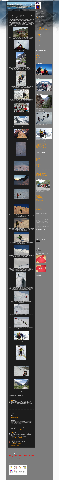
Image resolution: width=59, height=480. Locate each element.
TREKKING (37, 59)
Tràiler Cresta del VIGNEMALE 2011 (41, 144)
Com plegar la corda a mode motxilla (41, 175)
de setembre (40, 27)
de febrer (39, 41)
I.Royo (12, 440)
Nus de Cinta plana (39, 166)
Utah (36, 160)
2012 (38, 22)
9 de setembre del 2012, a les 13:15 (16, 417)
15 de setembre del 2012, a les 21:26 (16, 437)
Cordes (37, 159)
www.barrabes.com (39, 209)
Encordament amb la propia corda (41, 173)
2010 (38, 45)
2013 (38, 21)
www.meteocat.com (39, 197)
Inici (21, 449)
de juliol (39, 35)
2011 (38, 44)
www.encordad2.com (39, 202)
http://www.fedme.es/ (39, 196)
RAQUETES (37, 58)
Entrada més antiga (30, 449)
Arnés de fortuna (38, 164)
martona (12, 400)
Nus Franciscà (38, 165)
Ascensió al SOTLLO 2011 (40, 145)
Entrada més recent (12, 449)
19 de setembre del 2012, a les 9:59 (16, 443)
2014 (38, 20)
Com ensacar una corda (39, 174)
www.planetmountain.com (39, 207)
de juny (39, 36)
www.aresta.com (38, 208)
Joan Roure (12, 432)
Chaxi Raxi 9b (38, 158)
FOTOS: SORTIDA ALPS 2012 (42, 30)
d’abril (39, 39)
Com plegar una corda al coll (40, 176)
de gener (39, 42)
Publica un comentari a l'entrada (14, 445)
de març (39, 40)
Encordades (37, 157)
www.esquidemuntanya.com (40, 201)
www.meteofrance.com (39, 200)
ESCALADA (37, 55)
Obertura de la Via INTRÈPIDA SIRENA (41, 147)
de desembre (40, 23)
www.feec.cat (38, 195)
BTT (36, 54)
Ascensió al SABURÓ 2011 (40, 146)
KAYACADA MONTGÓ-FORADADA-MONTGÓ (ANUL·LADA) (43, 32)
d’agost (39, 34)
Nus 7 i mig (37, 172)
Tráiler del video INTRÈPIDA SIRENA (41, 148)
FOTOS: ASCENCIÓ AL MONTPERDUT (43, 29)
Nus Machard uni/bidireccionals (40, 167)
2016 (38, 17)
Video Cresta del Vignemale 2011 (41, 143)
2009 (38, 46)
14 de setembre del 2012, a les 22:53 (16, 429)
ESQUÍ (37, 56)
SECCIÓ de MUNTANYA (20, 4)
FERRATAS (37, 57)
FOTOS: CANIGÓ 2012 (41, 28)
